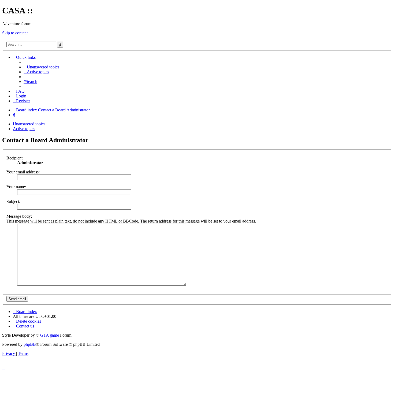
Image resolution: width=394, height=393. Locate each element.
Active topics (24, 128)
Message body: (19, 216)
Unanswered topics (29, 124)
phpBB (30, 344)
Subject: (13, 201)
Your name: (16, 186)
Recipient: (15, 158)
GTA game (49, 335)
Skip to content (15, 33)
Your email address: (23, 172)
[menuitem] (41, 67)
